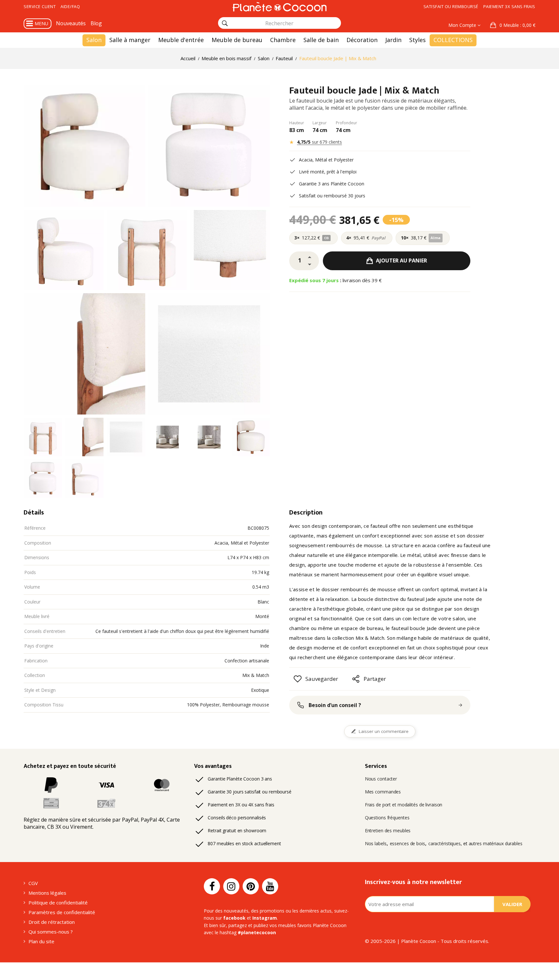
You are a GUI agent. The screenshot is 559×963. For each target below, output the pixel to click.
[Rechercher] (225, 23)
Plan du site (41, 941)
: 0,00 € (517, 25)
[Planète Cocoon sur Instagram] (231, 886)
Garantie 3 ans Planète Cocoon (331, 184)
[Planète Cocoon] (279, 6)
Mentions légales (47, 893)
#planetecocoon (257, 932)
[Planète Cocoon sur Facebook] (212, 886)
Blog (96, 23)
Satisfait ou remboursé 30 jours (332, 196)
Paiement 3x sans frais (509, 6)
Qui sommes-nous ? (50, 931)
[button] (512, 25)
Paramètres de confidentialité (61, 912)
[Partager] (356, 679)
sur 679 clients (319, 142)
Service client (40, 6)
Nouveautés (71, 23)
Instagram (264, 918)
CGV (33, 883)
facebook (234, 918)
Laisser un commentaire (384, 731)
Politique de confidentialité (58, 902)
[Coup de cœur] (297, 679)
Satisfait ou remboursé (450, 6)
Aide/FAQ (70, 6)
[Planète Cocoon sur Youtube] (270, 886)
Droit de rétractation (51, 922)
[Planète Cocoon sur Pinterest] (251, 886)
